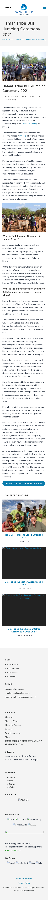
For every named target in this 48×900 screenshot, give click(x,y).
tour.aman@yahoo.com (14, 689)
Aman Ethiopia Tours (14, 96)
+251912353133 (11, 676)
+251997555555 (12, 672)
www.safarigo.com (12, 850)
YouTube (11, 787)
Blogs (7, 737)
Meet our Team (11, 721)
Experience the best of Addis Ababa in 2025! (24, 583)
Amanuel (30, 891)
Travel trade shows (13, 733)
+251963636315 (11, 664)
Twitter (10, 781)
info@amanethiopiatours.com (17, 693)
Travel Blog (10, 99)
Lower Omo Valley (30, 124)
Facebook (11, 777)
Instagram (11, 784)
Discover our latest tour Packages (23, 483)
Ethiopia (22, 136)
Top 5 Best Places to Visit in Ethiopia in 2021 (24, 536)
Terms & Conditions (24, 878)
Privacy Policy (24, 883)
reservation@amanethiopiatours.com (20, 697)
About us (9, 717)
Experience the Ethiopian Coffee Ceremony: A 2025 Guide (24, 630)
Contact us (9, 729)
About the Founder (13, 725)
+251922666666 (12, 668)
